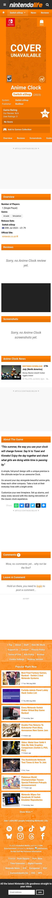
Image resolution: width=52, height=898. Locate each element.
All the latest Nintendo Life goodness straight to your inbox (26, 885)
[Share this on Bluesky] (21, 505)
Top (10, 645)
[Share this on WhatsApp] (16, 505)
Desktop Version (35, 659)
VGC (45, 868)
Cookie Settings (16, 659)
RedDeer (19, 104)
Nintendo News (12, 868)
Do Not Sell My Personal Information (26, 851)
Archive (40, 654)
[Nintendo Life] (26, 4)
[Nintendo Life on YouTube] (20, 829)
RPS (40, 873)
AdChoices (42, 848)
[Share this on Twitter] (32, 505)
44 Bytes (30, 848)
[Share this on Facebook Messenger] (43, 505)
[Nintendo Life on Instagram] (20, 837)
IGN (24, 868)
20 (18, 377)
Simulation (17, 216)
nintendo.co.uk (9, 236)
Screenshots (36, 138)
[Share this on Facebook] (27, 505)
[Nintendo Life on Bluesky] (9, 837)
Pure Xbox (37, 858)
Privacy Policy (38, 649)
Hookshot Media (23, 846)
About (18, 645)
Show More (25, 812)
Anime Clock (26, 90)
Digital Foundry (35, 863)
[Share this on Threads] (38, 505)
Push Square (23, 858)
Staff (26, 645)
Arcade (6, 216)
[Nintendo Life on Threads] (32, 837)
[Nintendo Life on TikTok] (32, 829)
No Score (8, 122)
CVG (33, 873)
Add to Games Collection (19, 129)
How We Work (38, 645)
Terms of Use (14, 654)
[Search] (47, 4)
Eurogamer (34, 868)
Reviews (21, 138)
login (39, 586)
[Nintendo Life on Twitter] (43, 829)
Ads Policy (29, 654)
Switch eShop (21, 100)
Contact (25, 649)
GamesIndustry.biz (19, 873)
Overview (7, 138)
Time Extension (17, 863)
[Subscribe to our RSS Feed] (9, 829)
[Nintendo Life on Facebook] (43, 837)
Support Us (13, 649)
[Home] (3, 12)
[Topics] (4, 4)
